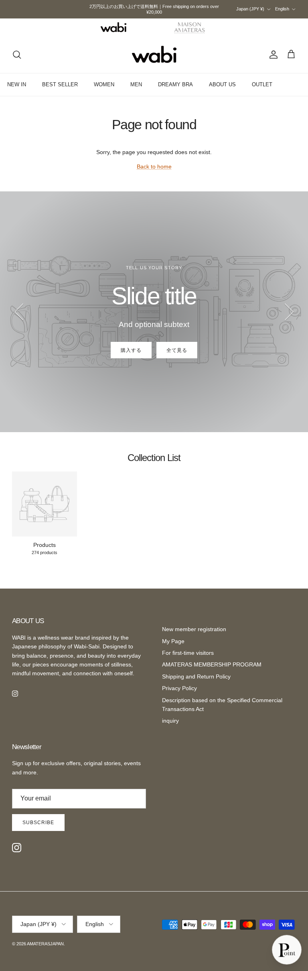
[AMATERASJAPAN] (154, 54)
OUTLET (262, 84)
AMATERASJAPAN (45, 943)
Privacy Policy (179, 688)
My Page (173, 641)
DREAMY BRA (175, 84)
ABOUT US (222, 84)
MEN (136, 84)
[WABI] (113, 27)
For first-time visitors (188, 653)
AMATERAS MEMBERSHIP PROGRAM (211, 664)
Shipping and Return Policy (196, 676)
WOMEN (104, 84)
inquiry (170, 720)
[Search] (17, 54)
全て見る (176, 350)
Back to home (154, 166)
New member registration (194, 629)
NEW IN (16, 84)
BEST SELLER (60, 84)
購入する (131, 350)
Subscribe (38, 822)
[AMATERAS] (190, 27)
